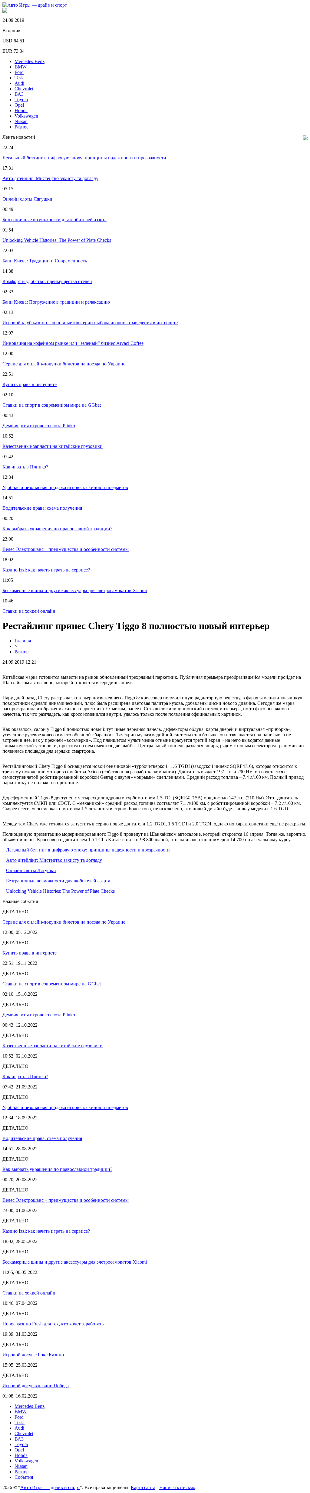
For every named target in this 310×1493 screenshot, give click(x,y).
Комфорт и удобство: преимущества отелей (47, 281)
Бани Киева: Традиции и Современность (44, 260)
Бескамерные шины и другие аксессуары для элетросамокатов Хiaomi (74, 590)
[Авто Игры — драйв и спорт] (34, 5)
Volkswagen (26, 115)
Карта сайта (143, 1487)
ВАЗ (19, 94)
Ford (19, 72)
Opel (19, 105)
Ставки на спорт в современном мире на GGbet (51, 405)
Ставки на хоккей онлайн (28, 611)
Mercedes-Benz (30, 61)
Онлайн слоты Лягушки (27, 199)
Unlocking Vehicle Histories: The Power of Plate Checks (56, 240)
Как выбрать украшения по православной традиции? (57, 528)
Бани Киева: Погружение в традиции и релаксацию (56, 302)
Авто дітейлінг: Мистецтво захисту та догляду (50, 178)
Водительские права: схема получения (42, 508)
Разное (21, 126)
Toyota (21, 99)
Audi (19, 83)
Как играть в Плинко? (25, 466)
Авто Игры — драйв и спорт (50, 1487)
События (24, 1477)
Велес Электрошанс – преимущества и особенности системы (65, 549)
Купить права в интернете (29, 384)
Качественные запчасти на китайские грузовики (52, 446)
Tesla (20, 77)
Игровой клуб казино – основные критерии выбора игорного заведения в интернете (90, 322)
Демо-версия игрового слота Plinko (38, 425)
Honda (21, 110)
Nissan (21, 121)
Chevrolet (24, 88)
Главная (23, 640)
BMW (21, 66)
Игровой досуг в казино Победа (35, 1385)
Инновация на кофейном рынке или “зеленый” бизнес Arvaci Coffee (72, 343)
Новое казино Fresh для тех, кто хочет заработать (53, 1323)
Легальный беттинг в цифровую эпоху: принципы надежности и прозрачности (84, 157)
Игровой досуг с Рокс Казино (33, 1354)
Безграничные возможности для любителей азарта (54, 219)
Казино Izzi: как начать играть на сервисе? (46, 569)
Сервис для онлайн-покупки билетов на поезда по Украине (63, 363)
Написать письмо (177, 1487)
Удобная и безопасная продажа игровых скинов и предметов (65, 487)
